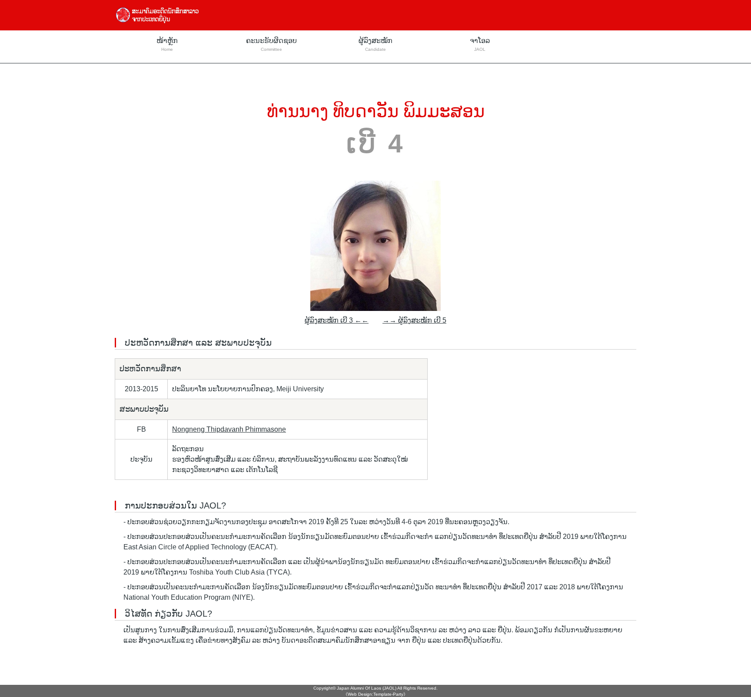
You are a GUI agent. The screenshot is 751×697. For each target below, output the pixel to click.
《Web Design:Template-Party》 (375, 694)
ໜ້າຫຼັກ (167, 44)
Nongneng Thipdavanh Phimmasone (229, 429)
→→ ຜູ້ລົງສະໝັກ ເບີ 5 (414, 320)
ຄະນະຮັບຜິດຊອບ (271, 44)
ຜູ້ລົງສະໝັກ (375, 44)
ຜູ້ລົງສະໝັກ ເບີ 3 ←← (337, 320)
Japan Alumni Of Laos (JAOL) (366, 688)
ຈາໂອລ (480, 44)
